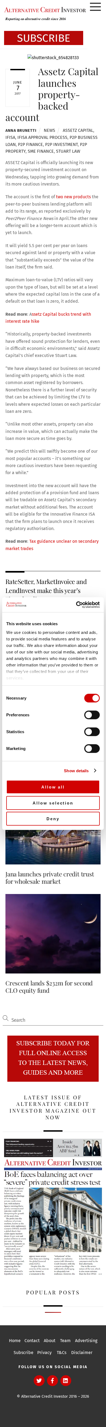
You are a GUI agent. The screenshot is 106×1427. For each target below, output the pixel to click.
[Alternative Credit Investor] (43, 9)
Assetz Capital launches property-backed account (51, 94)
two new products (73, 196)
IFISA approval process (42, 137)
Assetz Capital (78, 130)
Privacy (44, 1352)
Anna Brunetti (20, 130)
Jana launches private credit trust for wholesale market (49, 877)
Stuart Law (68, 151)
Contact (32, 1340)
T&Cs (61, 1352)
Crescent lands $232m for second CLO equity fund (49, 986)
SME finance (41, 151)
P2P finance (30, 144)
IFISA (10, 137)
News (49, 130)
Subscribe (23, 1352)
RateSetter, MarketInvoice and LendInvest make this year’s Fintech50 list (45, 590)
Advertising (86, 1340)
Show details (76, 770)
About (49, 1340)
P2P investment (61, 144)
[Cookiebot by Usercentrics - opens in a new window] (76, 604)
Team (65, 1340)
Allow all (53, 787)
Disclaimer (81, 1352)
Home (15, 1340)
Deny (52, 818)
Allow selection (53, 802)
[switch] (92, 715)
